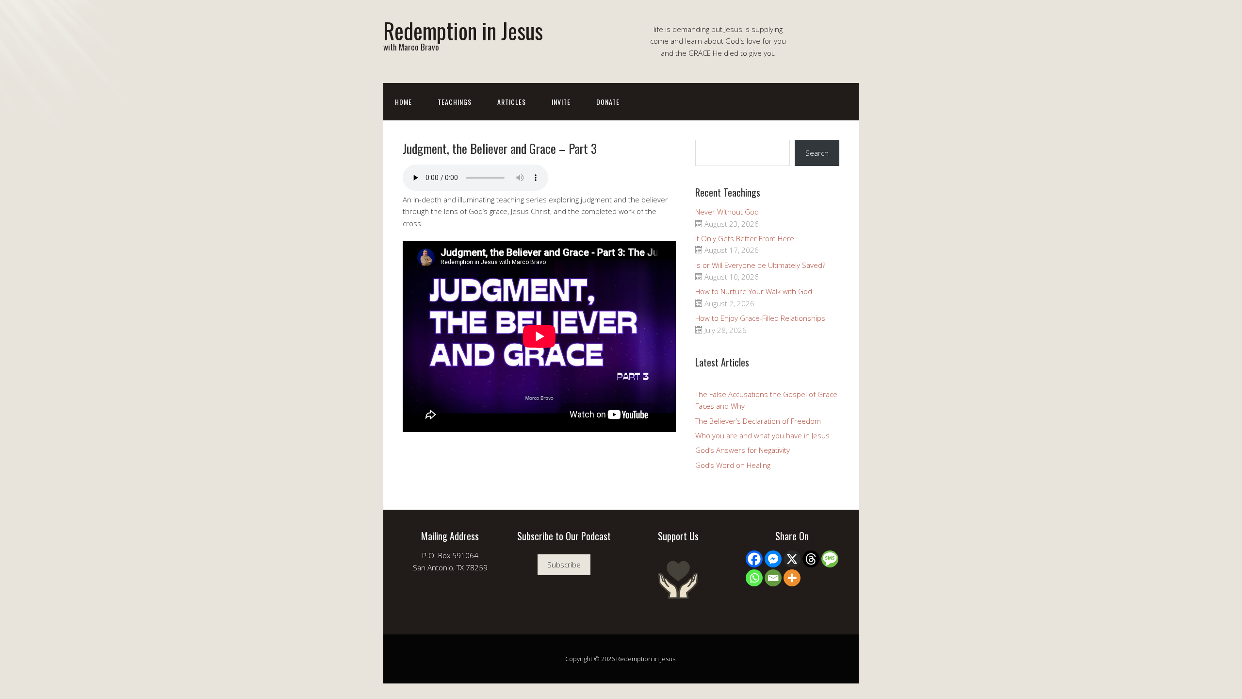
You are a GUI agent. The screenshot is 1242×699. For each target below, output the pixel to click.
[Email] (773, 577)
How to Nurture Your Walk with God (753, 291)
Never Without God (727, 211)
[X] (792, 558)
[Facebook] (754, 558)
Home (403, 102)
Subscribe (564, 564)
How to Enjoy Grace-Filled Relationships (760, 318)
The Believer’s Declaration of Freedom (758, 421)
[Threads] (810, 558)
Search (817, 153)
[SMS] (829, 558)
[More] (792, 577)
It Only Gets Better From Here (744, 238)
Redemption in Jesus (463, 30)
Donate (608, 102)
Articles (511, 102)
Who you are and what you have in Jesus (762, 435)
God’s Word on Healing (732, 465)
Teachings (455, 102)
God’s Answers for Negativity (742, 450)
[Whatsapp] (754, 577)
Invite (561, 102)
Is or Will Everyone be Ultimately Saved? (760, 265)
